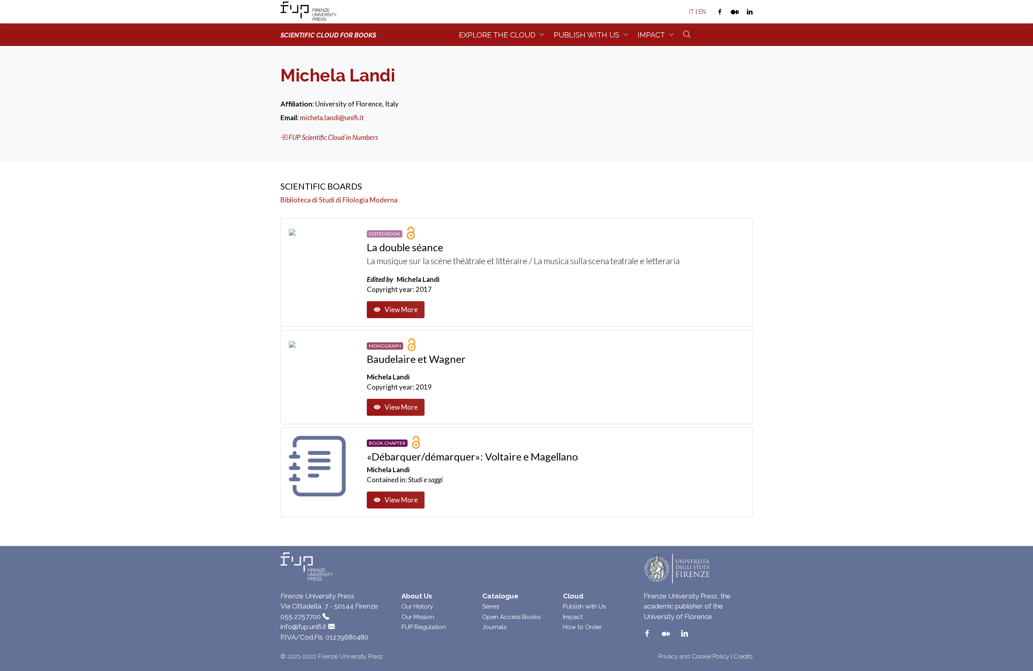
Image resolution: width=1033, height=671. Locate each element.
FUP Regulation (423, 627)
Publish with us (586, 35)
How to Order (582, 627)
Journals (494, 627)
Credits (743, 656)
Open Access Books (511, 617)
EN (702, 11)
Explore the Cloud (497, 35)
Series (490, 606)
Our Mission (417, 617)
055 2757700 (300, 617)
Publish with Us (584, 606)
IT (691, 11)
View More (401, 309)
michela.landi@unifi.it (332, 117)
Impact (651, 35)
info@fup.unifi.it (303, 627)
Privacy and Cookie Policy (693, 656)
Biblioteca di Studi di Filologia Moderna (338, 200)
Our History (417, 606)
